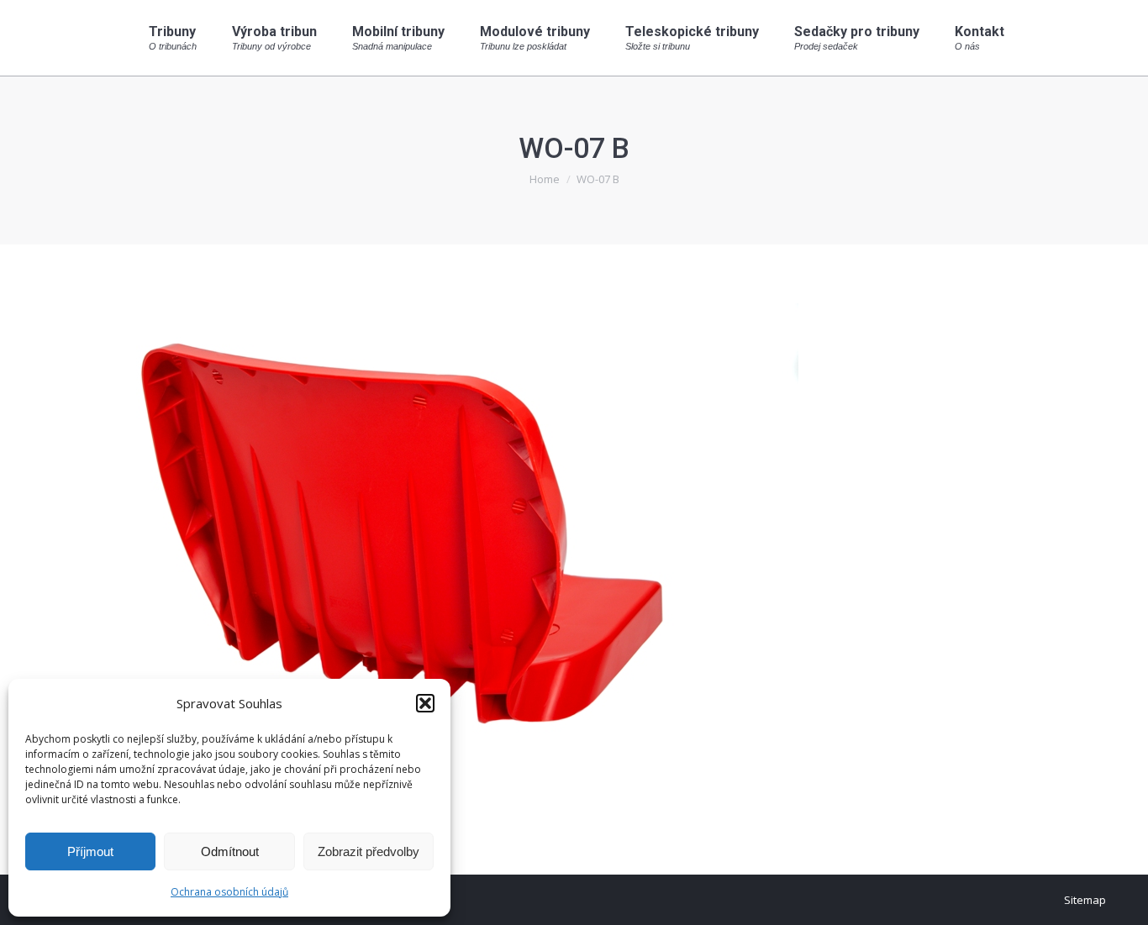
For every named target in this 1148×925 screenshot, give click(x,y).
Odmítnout (230, 851)
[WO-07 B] (574, 555)
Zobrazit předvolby (368, 851)
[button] (425, 703)
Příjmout (90, 851)
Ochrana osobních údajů (229, 892)
